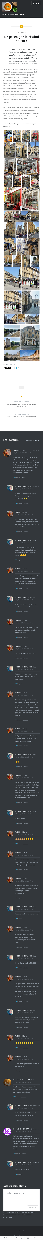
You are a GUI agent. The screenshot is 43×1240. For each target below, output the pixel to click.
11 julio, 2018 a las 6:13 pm (24, 571)
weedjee (17, 450)
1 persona (23, 477)
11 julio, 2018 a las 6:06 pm (22, 1082)
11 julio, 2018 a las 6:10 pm (24, 543)
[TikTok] (24, 1230)
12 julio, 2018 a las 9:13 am (24, 1038)
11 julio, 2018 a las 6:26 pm (24, 669)
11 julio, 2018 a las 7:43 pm (24, 757)
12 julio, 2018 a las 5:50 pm (24, 1165)
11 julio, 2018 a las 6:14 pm (24, 600)
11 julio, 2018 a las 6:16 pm (24, 855)
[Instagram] (19, 1230)
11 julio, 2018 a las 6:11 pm (24, 1108)
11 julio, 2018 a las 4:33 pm (22, 453)
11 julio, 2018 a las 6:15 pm (24, 778)
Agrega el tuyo (33, 440)
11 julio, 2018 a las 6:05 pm (24, 514)
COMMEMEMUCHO (13, 14)
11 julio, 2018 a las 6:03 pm (24, 489)
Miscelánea (21, 32)
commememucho (23, 486)
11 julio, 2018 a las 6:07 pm (24, 881)
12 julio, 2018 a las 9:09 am (24, 1012)
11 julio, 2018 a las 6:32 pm (24, 731)
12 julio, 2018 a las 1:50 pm (22, 1131)
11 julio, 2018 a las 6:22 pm (24, 649)
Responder (36, 450)
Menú (37, 3)
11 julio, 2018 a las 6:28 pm (24, 979)
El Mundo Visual (21, 1080)
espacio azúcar (21, 1129)
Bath (29, 55)
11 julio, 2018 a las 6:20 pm (24, 623)
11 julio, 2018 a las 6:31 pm (24, 695)
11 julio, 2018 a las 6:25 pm (24, 958)
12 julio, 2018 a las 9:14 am (24, 834)
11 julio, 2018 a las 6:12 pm (24, 909)
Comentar (32, 1207)
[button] (7, 136)
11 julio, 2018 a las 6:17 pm (24, 930)
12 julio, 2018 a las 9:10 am (24, 814)
